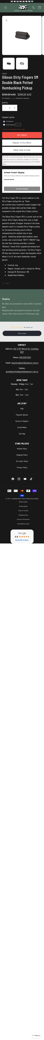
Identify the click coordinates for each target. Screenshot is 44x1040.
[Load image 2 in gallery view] (22, 63)
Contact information (23, 519)
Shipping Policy (22, 455)
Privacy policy (23, 506)
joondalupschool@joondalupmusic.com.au (22, 371)
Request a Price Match (22, 142)
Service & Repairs (22, 421)
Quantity (5, 102)
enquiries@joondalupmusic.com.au (24, 362)
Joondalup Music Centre (18, 498)
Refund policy (23, 502)
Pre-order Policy (22, 461)
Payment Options (22, 415)
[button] (5, 8)
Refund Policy (22, 448)
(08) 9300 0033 (25, 357)
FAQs (22, 408)
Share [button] (7, 283)
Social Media (21, 427)
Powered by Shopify (32, 498)
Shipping (12, 98)
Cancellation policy (23, 524)
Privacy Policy (22, 467)
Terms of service (23, 510)
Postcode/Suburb (9, 179)
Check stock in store (22, 150)
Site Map (22, 433)
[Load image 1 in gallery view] (9, 63)
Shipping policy (23, 515)
